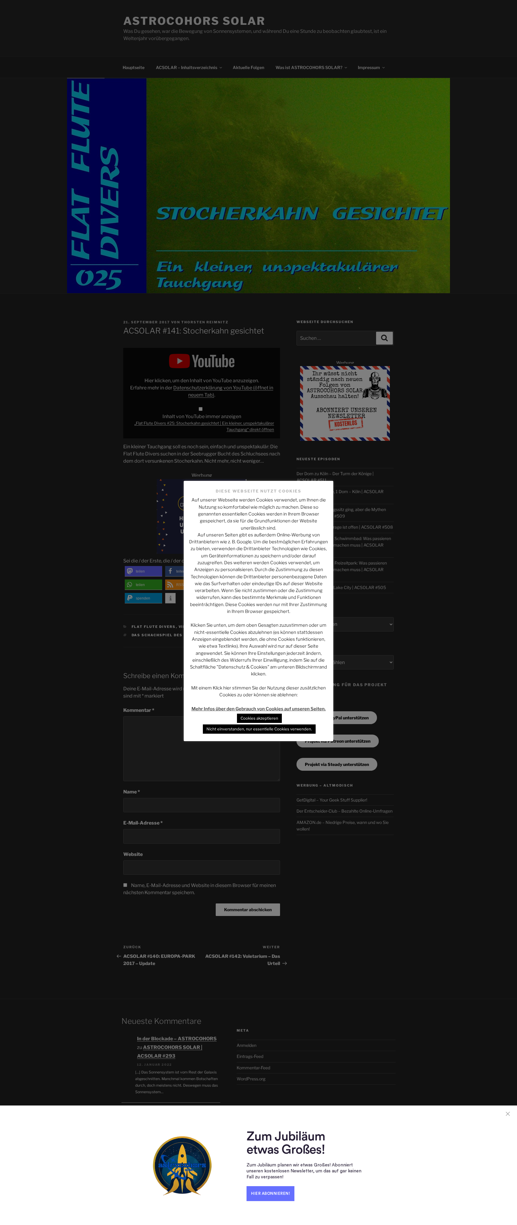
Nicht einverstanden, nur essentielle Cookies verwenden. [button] (259, 729)
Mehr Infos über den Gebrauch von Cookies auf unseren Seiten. (258, 709)
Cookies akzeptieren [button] (259, 718)
